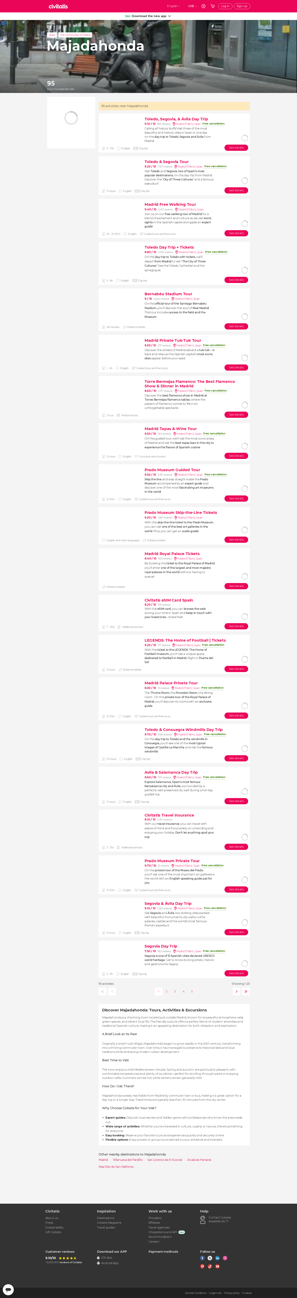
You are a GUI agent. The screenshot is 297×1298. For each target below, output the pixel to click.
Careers (153, 1241)
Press (49, 1222)
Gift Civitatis (53, 1232)
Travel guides (106, 1227)
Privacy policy (232, 1293)
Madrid (104, 1159)
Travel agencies (158, 1227)
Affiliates (154, 1222)
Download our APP (112, 1252)
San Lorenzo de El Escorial (165, 1159)
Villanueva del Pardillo (128, 1159)
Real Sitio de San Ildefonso (116, 1166)
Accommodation (160, 1236)
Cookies (247, 1293)
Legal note (215, 1293)
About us (51, 1218)
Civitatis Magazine (109, 1222)
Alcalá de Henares (199, 1159)
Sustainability (54, 1227)
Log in (225, 6)
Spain (52, 34)
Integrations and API (162, 1232)
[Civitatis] (58, 6)
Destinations (105, 1218)
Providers (154, 1218)
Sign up (242, 6)
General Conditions (195, 1293)
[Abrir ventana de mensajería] (8, 1289)
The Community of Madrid (75, 34)
